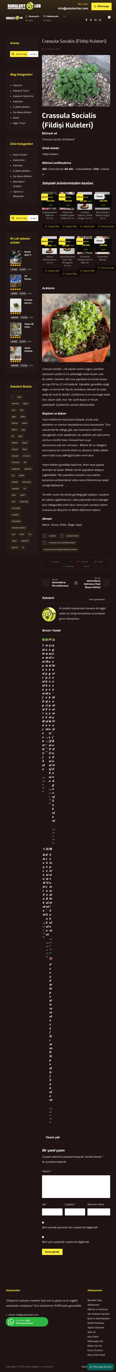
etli (25, 462)
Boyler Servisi (94, 1345)
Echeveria (15, 462)
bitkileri (15, 443)
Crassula (26, 456)
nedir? (22, 495)
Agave (25, 403)
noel (13, 501)
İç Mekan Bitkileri (22, 170)
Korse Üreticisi (95, 1350)
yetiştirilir (25, 541)
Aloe (13, 410)
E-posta (70, 1204)
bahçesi (15, 423)
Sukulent (52, 536)
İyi (23, 547)
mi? (24, 488)
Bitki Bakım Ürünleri (18, 184)
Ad (44, 1204)
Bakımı (14, 430)
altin (21, 410)
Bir (13, 436)
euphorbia (16, 469)
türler (22, 534)
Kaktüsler (18, 101)
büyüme (15, 449)
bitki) (20, 436)
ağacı (14, 416)
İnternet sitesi (95, 1204)
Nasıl (14, 495)
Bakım (24, 423)
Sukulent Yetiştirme (23, 96)
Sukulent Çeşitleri (18, 528)
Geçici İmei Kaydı (96, 1354)
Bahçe (16, 117)
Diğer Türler (19, 123)
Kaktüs (21, 475)
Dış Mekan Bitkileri (22, 176)
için (13, 475)
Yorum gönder (52, 1251)
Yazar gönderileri (97, 599)
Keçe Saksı (92, 1336)
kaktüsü (15, 482)
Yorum (47, 1171)
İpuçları (15, 547)
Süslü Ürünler (20, 154)
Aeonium (15, 403)
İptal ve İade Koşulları (98, 1318)
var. (30, 534)
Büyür (24, 449)
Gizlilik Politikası (95, 1323)
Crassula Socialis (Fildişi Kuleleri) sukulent (60, 549)
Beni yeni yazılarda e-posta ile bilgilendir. (65, 1242)
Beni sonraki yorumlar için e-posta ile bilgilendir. (70, 1227)
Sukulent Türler (72, 536)
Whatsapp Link (95, 1341)
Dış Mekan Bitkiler (22, 112)
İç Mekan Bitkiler (21, 106)
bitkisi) (24, 443)
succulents (16, 508)
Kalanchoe (26, 482)
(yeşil (19, 397)
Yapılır (14, 541)
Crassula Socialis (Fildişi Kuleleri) (62, 543)
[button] (64, 18)
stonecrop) (24, 501)
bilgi (23, 430)
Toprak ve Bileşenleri (18, 194)
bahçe (23, 416)
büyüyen (15, 456)
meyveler (15, 488)
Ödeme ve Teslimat (97, 1309)
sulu (13, 534)
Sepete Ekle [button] (53, 226)
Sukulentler (19, 160)
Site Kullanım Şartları (98, 1313)
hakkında (27, 469)
